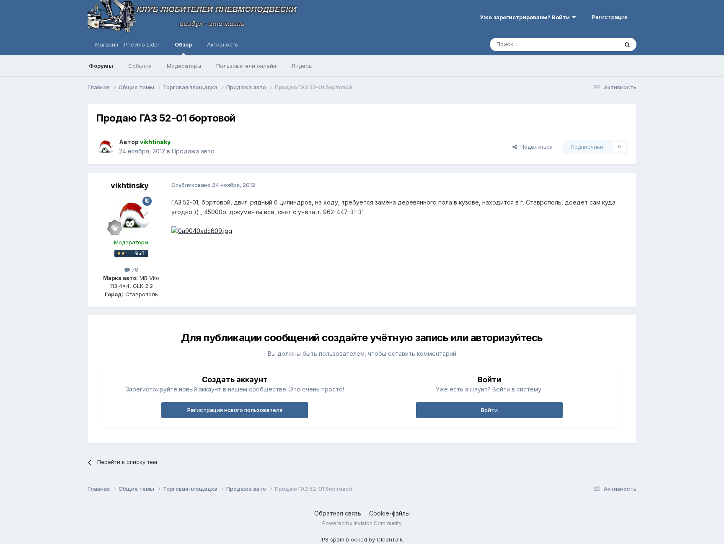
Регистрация (610, 16)
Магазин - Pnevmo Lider (127, 44)
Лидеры (302, 65)
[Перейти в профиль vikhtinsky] (105, 146)
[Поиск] (627, 44)
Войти (489, 410)
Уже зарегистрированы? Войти (526, 17)
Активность (222, 44)
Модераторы (184, 65)
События (140, 65)
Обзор (183, 44)
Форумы (101, 65)
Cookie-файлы (389, 513)
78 (134, 269)
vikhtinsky (130, 185)
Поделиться (535, 146)
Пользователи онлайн (246, 65)
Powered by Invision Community (362, 523)
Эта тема (595, 44)
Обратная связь (337, 513)
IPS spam (332, 539)
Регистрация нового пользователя (234, 410)
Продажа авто (193, 151)
